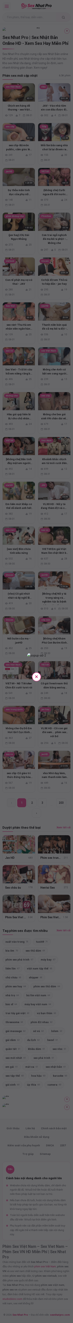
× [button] (36, 676)
